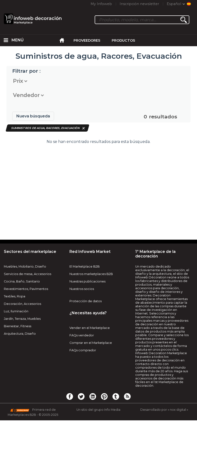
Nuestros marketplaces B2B (91, 274)
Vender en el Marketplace (89, 328)
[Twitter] (81, 396)
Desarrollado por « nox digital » (164, 409)
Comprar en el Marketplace (90, 343)
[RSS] (127, 396)
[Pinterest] (104, 396)
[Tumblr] (116, 396)
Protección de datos (85, 301)
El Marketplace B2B (84, 266)
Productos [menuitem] (123, 40)
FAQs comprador (82, 350)
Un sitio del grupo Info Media (98, 409)
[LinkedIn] (93, 396)
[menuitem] (6, 40)
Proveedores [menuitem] (87, 40)
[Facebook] (70, 396)
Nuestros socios (81, 289)
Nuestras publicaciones (87, 281)
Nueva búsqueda (33, 116)
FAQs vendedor (81, 335)
